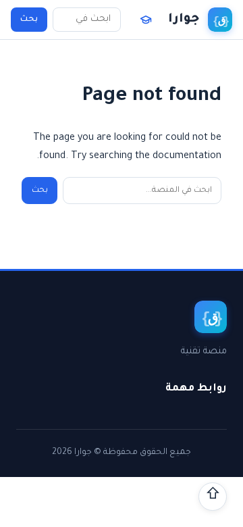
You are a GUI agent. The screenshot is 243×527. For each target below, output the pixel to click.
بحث (29, 19)
